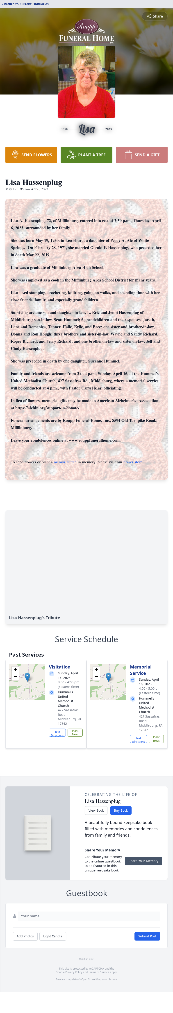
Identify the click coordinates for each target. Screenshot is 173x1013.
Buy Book (121, 810)
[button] (27, 677)
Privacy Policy (73, 972)
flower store (132, 461)
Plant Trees (75, 732)
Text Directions (57, 733)
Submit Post (147, 936)
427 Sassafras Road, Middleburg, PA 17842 (69, 717)
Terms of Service (98, 972)
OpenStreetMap (91, 979)
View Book (96, 810)
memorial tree (65, 461)
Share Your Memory (143, 861)
